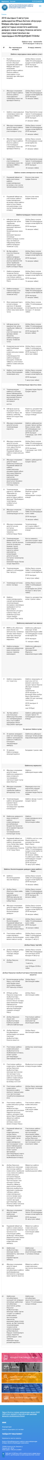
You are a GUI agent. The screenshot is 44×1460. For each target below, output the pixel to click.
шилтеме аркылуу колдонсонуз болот (19, 1415)
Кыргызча (5, 1)
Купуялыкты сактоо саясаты (11, 1438)
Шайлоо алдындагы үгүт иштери (12, 1429)
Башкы (4, 14)
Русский (12, 1)
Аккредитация (7, 1427)
